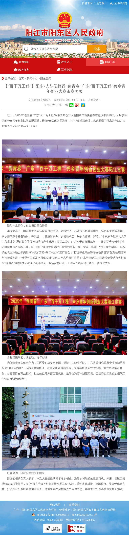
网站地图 (55, 504)
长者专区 (86, 3)
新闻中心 (109, 62)
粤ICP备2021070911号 (84, 514)
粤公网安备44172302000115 (53, 514)
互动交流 (66, 69)
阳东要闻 (45, 78)
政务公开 (66, 62)
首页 (21, 78)
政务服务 (23, 69)
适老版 (100, 3)
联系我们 (74, 504)
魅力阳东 (24, 62)
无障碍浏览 (120, 3)
